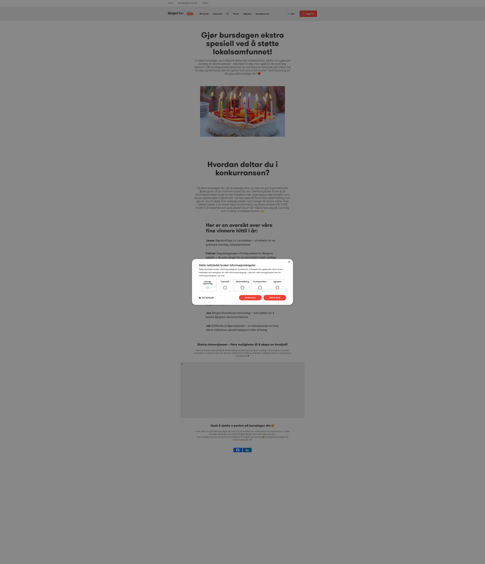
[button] (206, 297)
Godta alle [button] (275, 297)
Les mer (221, 275)
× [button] (289, 262)
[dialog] (242, 282)
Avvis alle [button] (250, 297)
